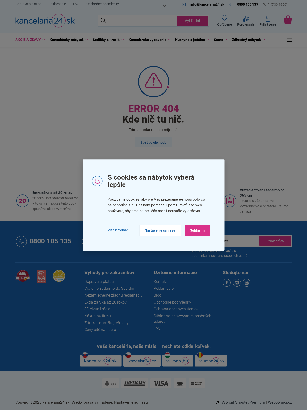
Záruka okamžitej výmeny (106, 323)
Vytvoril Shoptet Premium (243, 402)
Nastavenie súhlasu (160, 230)
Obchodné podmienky (102, 4)
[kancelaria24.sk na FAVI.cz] (22, 278)
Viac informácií (119, 230)
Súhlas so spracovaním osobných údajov (182, 319)
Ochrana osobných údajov (176, 309)
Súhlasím (197, 230)
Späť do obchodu (153, 142)
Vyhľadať (192, 20)
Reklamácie (57, 4)
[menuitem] (28, 40)
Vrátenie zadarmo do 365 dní (109, 288)
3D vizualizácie (97, 309)
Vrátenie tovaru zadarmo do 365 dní (262, 193)
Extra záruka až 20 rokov (52, 193)
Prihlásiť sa (275, 241)
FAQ (76, 4)
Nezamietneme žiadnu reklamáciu (113, 295)
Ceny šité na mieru (100, 329)
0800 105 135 (50, 241)
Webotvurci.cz (280, 402)
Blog (157, 295)
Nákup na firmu (97, 316)
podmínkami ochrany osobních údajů (219, 255)
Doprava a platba (28, 4)
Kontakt (160, 281)
